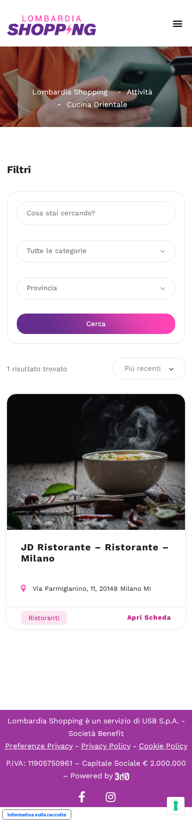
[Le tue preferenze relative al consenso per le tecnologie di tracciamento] (176, 806)
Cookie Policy (163, 746)
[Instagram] (110, 796)
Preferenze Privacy (39, 746)
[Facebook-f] (81, 796)
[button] (177, 23)
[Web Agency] (122, 775)
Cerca (96, 324)
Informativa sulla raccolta (36, 814)
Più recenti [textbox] (142, 368)
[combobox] (149, 368)
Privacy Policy (105, 746)
